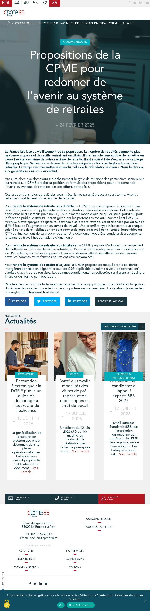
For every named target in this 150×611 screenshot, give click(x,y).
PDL (6, 3)
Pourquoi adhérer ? (99, 527)
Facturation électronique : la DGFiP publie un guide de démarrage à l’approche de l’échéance (26, 396)
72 (44, 3)
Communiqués (24, 23)
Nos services (75, 551)
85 (54, 3)
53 (35, 3)
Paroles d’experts (26, 567)
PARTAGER (19, 301)
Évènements (26, 559)
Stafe (48, 545)
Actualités (26, 551)
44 (17, 3)
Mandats (75, 567)
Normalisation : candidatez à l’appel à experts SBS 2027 (124, 391)
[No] (145, 601)
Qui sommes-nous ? (99, 519)
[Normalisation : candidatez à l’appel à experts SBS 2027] (123, 356)
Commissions (75, 559)
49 (26, 3)
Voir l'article (80, 451)
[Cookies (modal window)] (7, 604)
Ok (61, 605)
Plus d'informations (81, 605)
